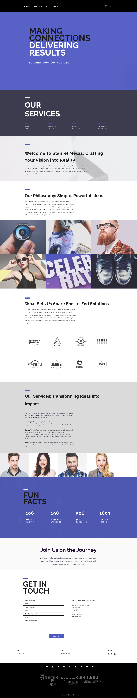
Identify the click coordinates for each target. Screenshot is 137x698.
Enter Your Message (31, 620)
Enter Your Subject (30, 614)
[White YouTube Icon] (47, 666)
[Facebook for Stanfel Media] (70, 666)
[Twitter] (112, 654)
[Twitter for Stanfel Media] (58, 666)
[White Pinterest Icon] (92, 666)
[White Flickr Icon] (87, 666)
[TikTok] (81, 666)
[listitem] (14, 465)
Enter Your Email (29, 607)
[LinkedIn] (115, 654)
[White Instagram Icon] (53, 666)
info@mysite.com (77, 614)
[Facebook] (109, 654)
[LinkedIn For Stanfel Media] (64, 666)
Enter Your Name (30, 600)
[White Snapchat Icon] (75, 666)
